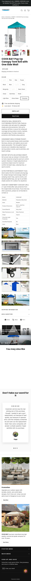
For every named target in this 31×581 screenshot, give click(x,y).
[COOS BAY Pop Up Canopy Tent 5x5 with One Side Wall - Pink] (4, 379)
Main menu (6, 554)
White (4, 80)
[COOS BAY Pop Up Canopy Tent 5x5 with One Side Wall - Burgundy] (17, 379)
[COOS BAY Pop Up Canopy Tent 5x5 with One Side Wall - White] (2, 379)
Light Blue (6, 98)
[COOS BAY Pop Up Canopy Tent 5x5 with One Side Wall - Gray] (15, 379)
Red (16, 80)
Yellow (13, 89)
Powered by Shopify (15, 579)
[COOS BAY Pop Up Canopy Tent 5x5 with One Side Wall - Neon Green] (2, 380)
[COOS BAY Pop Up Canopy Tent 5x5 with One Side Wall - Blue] (11, 379)
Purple (22, 80)
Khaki (19, 93)
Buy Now (5, 500)
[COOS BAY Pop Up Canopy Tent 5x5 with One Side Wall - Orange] (13, 379)
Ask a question (7, 314)
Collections (7, 16)
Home (3, 16)
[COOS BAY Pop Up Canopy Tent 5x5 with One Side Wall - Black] (9, 379)
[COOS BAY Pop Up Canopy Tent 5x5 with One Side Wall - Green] (4, 380)
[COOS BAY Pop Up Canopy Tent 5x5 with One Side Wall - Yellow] (19, 379)
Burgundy (5, 89)
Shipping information (10, 309)
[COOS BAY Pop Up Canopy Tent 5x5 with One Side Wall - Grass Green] (11, 380)
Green (4, 93)
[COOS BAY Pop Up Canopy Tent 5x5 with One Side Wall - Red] (6, 379)
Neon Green (21, 89)
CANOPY (13, 16)
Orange (17, 84)
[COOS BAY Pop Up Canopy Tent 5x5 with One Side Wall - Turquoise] (13, 380)
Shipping (4, 71)
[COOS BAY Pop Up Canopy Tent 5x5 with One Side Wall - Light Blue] (9, 380)
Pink (10, 80)
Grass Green (15, 98)
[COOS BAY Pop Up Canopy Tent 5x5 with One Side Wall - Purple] (8, 379)
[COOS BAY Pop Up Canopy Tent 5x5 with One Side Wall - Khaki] (8, 380)
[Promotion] (15, 471)
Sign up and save (9, 559)
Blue (10, 84)
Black (4, 84)
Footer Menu (7, 549)
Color (4, 77)
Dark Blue (12, 93)
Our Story (6, 542)
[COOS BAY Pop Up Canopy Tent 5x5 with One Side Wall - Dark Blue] (6, 380)
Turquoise (24, 98)
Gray (23, 84)
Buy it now (15, 116)
